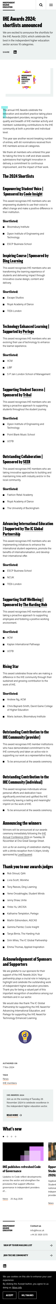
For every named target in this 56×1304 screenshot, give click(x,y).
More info (17, 1287)
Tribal (27, 394)
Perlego (28, 331)
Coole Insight (33, 193)
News (6, 1078)
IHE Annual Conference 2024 (24, 835)
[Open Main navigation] (51, 5)
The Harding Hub (35, 604)
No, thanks (27, 1295)
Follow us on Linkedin (5, 1266)
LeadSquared (25, 854)
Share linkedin (15, 52)
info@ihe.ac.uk (37, 1230)
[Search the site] (41, 5)
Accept (9, 1295)
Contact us (35, 1225)
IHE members (10, 1082)
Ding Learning (13, 260)
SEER (26, 461)
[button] (3, 1136)
